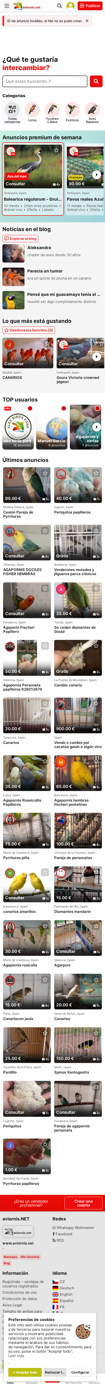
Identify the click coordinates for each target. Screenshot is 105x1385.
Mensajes (10, 1257)
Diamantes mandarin (72, 911)
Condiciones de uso (19, 1292)
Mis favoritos (30, 1257)
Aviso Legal (12, 1305)
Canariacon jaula (18, 1019)
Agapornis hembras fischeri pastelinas (71, 802)
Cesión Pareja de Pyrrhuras (18, 514)
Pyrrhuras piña (16, 858)
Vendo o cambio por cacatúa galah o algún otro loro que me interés (78, 744)
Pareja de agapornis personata (72, 1128)
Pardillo (10, 1072)
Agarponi (62, 965)
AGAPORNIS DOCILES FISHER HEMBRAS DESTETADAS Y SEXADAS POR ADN (26, 572)
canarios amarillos (19, 911)
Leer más (16, 1356)
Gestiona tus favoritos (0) (31, 330)
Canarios (11, 742)
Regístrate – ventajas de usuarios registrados (23, 1284)
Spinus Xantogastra (71, 1072)
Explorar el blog (23, 238)
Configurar (80, 1372)
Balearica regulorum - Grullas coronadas (33, 199)
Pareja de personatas (73, 858)
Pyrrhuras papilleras (21, 1183)
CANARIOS (12, 377)
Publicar (92, 5)
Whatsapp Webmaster (75, 1228)
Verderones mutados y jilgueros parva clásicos (75, 572)
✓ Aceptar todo (25, 1372)
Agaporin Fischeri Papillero (18, 629)
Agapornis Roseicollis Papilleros (22, 802)
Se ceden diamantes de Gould (75, 629)
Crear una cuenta (83, 1203)
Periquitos (12, 1126)
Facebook (64, 1234)
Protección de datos (19, 1299)
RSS (60, 1240)
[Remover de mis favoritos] (56, 150)
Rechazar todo (56, 1372)
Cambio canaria (68, 685)
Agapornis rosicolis (20, 965)
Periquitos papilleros (72, 512)
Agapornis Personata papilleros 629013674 (22, 687)
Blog (7, 1263)
